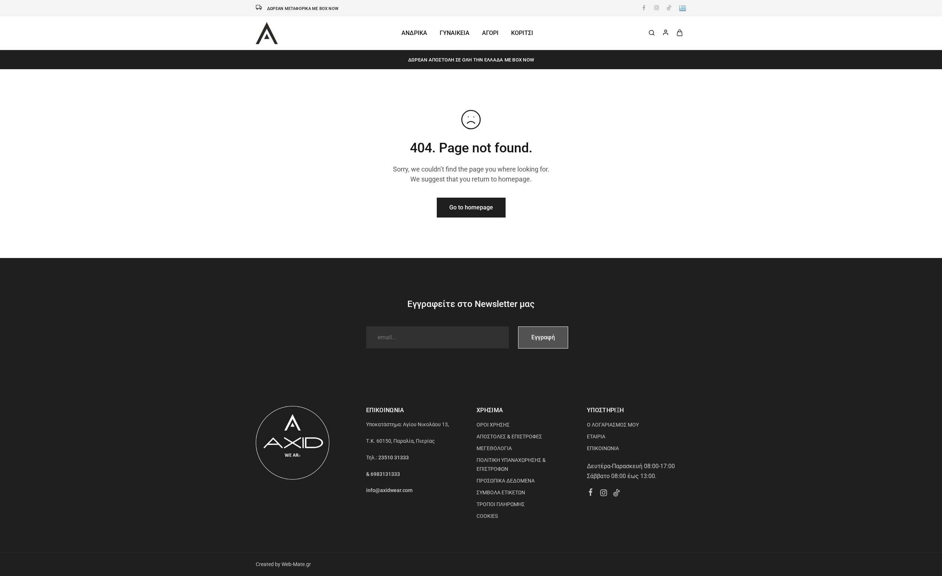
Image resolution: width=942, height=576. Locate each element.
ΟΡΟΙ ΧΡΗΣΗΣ (493, 425)
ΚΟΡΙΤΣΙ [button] (522, 32)
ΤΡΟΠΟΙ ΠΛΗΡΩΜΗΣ (501, 504)
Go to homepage (471, 207)
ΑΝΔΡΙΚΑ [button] (414, 32)
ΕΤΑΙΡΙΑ (596, 436)
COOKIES (487, 516)
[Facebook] (590, 493)
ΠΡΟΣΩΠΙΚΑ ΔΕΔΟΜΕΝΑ (506, 481)
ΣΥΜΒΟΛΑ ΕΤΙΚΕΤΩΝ (501, 492)
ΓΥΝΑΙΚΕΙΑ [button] (455, 32)
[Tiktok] (616, 493)
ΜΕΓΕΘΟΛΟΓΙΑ (494, 448)
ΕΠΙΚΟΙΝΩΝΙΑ (603, 448)
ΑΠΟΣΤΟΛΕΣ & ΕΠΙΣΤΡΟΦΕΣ (509, 436)
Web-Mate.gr (296, 564)
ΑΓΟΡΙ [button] (490, 32)
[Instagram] (603, 493)
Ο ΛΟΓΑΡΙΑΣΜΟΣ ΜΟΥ (613, 425)
